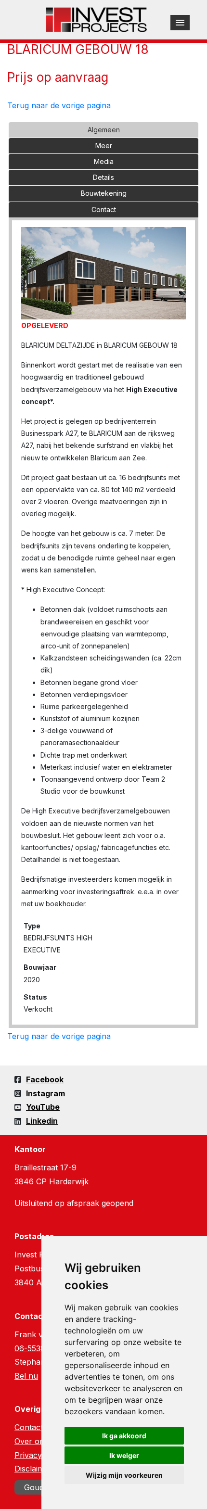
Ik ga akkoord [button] (124, 1436)
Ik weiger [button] (124, 1455)
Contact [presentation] (103, 209)
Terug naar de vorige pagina (59, 105)
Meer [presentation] (103, 145)
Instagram (45, 1093)
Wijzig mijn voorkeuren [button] (124, 1475)
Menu (180, 22)
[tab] (103, 130)
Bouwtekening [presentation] (104, 193)
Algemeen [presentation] (104, 130)
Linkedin (42, 1121)
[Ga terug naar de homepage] (96, 19)
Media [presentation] (104, 161)
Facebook (45, 1079)
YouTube (43, 1107)
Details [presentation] (103, 177)
